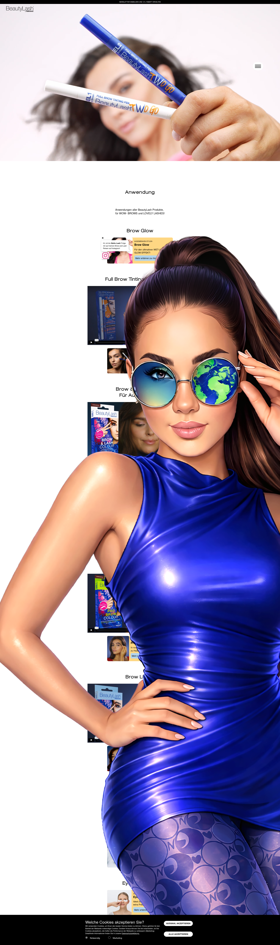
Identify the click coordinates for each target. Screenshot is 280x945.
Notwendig (95, 937)
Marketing (117, 937)
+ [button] (103, 238)
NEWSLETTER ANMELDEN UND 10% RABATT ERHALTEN (140, 2)
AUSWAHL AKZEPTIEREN (178, 923)
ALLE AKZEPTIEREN (178, 934)
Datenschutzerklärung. (131, 933)
